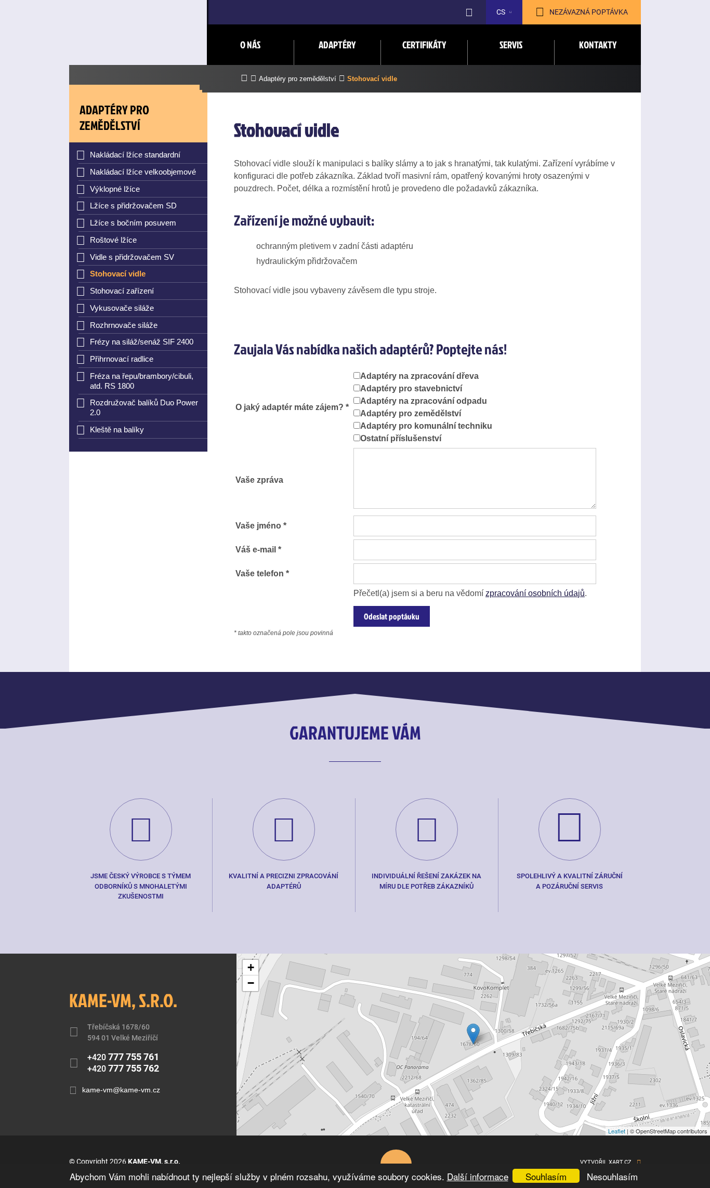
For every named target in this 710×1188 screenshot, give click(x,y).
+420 (123, 1056)
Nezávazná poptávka (588, 12)
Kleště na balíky (117, 429)
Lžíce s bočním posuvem (133, 222)
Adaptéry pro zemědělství (410, 413)
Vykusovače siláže (122, 307)
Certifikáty (424, 44)
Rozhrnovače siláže (123, 325)
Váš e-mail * (258, 549)
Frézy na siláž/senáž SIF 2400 (141, 341)
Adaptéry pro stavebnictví (411, 388)
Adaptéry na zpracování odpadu (423, 401)
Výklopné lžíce (115, 188)
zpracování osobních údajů (535, 593)
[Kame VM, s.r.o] (138, 37)
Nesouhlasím (612, 1176)
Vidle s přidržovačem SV (132, 257)
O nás (250, 44)
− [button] (250, 982)
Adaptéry (337, 44)
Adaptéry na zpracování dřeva (419, 376)
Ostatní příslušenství (400, 438)
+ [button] (250, 967)
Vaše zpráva (259, 480)
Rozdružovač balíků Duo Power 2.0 (144, 407)
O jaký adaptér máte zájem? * (292, 407)
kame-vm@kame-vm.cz (121, 1090)
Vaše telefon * (262, 573)
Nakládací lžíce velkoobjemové (143, 171)
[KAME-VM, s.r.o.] (473, 1034)
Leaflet (616, 1131)
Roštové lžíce (113, 239)
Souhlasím (546, 1176)
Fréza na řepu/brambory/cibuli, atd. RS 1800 (141, 381)
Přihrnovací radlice (121, 358)
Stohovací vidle (118, 273)
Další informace (477, 1176)
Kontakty (597, 44)
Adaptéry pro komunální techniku (426, 425)
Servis (510, 44)
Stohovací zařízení (122, 290)
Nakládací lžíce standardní (135, 154)
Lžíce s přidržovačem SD (133, 205)
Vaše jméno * (260, 525)
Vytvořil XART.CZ (606, 1162)
